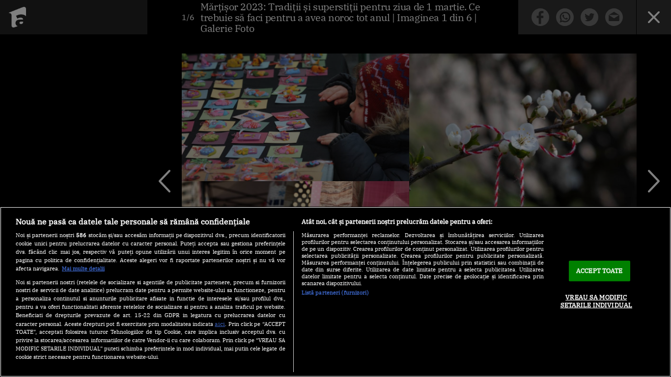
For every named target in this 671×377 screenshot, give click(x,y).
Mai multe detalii (83, 268)
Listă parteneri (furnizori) (335, 292)
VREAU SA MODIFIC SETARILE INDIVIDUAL (596, 301)
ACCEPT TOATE (599, 271)
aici (220, 323)
